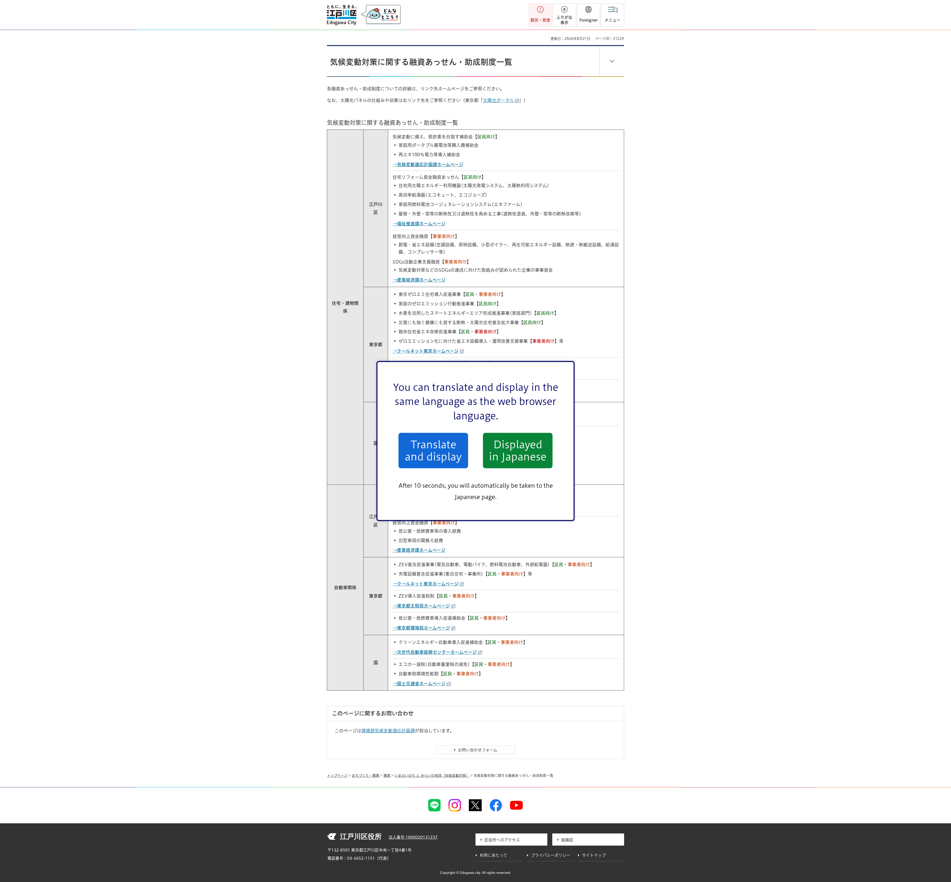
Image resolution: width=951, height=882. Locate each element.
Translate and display (433, 450)
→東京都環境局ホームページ (421, 628)
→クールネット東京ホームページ (426, 584)
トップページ (337, 775)
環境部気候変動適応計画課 (388, 730)
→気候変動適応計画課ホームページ (428, 164)
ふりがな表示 (564, 20)
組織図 (567, 840)
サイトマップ (594, 855)
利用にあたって (493, 855)
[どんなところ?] (381, 15)
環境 (386, 775)
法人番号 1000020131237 (413, 837)
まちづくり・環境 (365, 775)
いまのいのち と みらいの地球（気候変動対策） (432, 775)
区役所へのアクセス (502, 840)
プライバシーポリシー (550, 855)
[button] (588, 15)
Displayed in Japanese (518, 450)
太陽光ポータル (498, 100)
